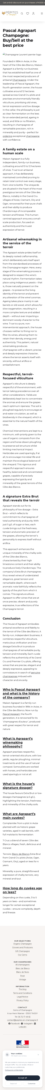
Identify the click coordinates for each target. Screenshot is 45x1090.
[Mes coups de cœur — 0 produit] (27, 13)
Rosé (22, 976)
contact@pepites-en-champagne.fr (22, 1020)
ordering (7, 136)
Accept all (22, 1078)
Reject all (13, 1083)
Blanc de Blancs (21, 854)
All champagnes (23, 965)
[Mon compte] (33, 13)
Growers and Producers (22, 947)
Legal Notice (22, 997)
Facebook (15, 1023)
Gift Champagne (22, 951)
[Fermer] (38, 1054)
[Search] (21, 13)
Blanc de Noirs (22, 972)
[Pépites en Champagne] (10, 13)
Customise (31, 1083)
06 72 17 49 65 (24, 1017)
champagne (33, 136)
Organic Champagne (22, 944)
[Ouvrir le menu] (41, 13)
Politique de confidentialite (14, 1070)
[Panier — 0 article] (37, 13)
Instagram (28, 1023)
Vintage (22, 979)
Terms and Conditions (22, 993)
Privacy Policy (22, 1000)
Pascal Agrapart (11, 714)
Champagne (19, 80)
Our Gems (22, 955)
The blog (22, 989)
